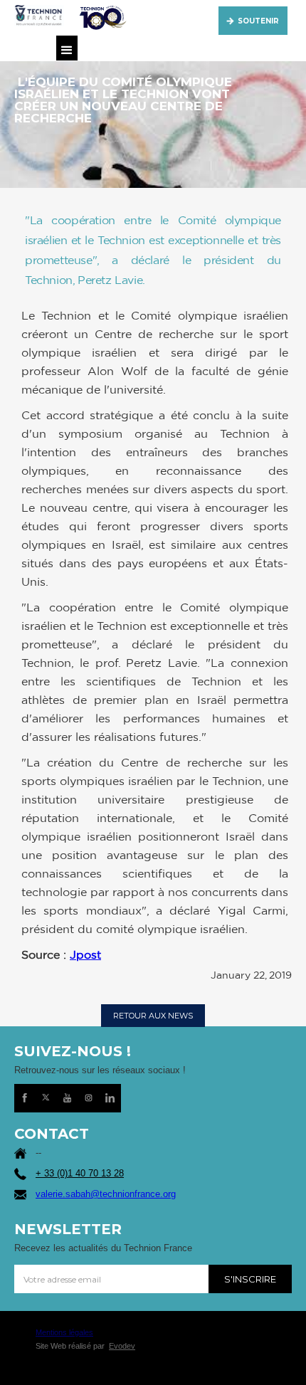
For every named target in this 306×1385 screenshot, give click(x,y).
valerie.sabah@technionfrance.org (106, 1194)
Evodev (122, 1346)
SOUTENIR (258, 21)
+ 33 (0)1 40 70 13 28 (80, 1173)
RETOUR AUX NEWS (153, 1016)
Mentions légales (64, 1332)
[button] (67, 48)
